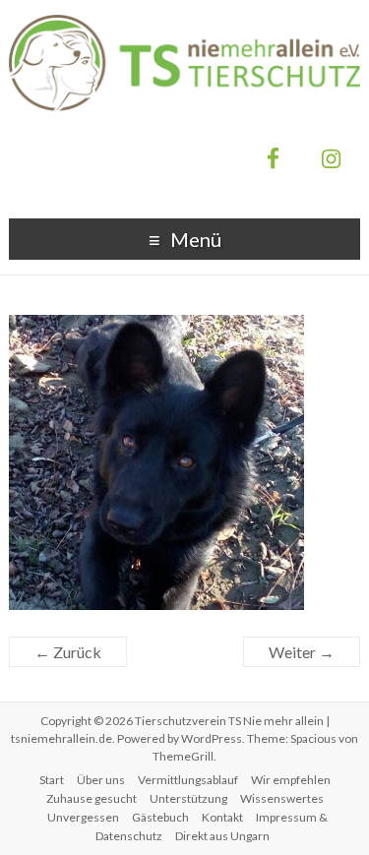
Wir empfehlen (291, 779)
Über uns (101, 779)
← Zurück (67, 651)
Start (51, 779)
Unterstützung (188, 798)
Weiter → (302, 651)
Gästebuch (160, 817)
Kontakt (222, 817)
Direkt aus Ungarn (222, 835)
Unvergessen (83, 817)
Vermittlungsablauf (188, 779)
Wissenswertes (282, 798)
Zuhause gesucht (91, 798)
